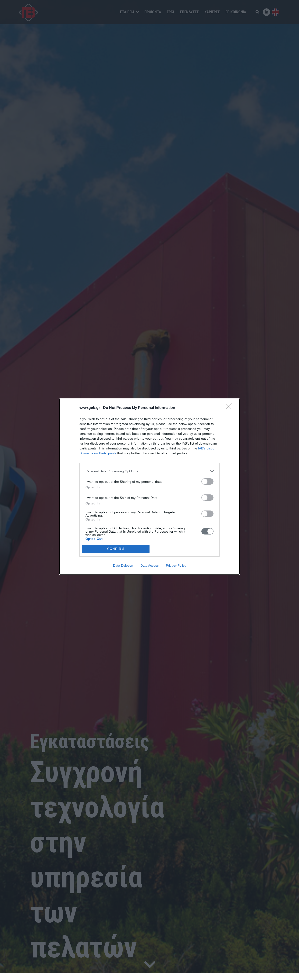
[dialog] (149, 486)
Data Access (149, 565)
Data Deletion (123, 565)
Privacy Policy (176, 565)
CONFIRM (116, 549)
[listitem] (149, 471)
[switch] (207, 481)
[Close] (230, 408)
